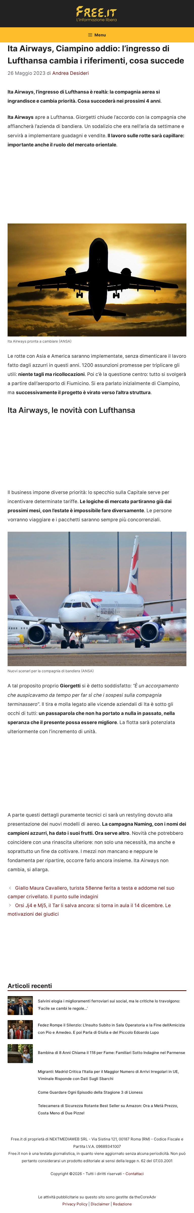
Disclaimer (100, 1204)
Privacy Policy (74, 1204)
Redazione (122, 1204)
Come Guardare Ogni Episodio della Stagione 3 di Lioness (90, 1092)
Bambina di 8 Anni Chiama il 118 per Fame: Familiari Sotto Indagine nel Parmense (111, 1052)
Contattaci (135, 1173)
